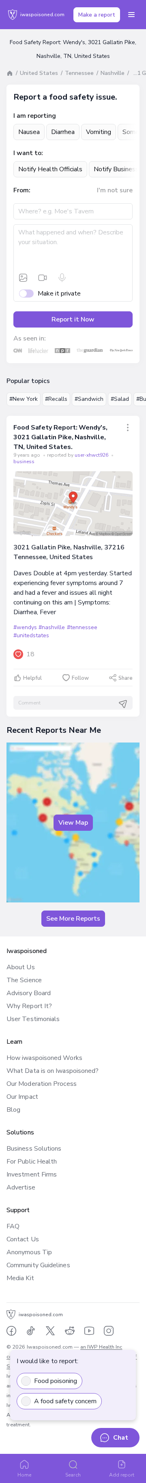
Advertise (20, 1187)
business (23, 461)
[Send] (123, 704)
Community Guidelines (38, 1265)
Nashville (113, 73)
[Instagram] (109, 1331)
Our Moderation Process (41, 1083)
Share (125, 678)
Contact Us (22, 1239)
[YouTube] (89, 1331)
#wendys (25, 627)
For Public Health (31, 1161)
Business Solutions (33, 1148)
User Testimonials (33, 1019)
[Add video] (42, 278)
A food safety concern (65, 1401)
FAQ (12, 1226)
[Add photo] (23, 278)
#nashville (52, 627)
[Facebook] (11, 1331)
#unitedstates (31, 635)
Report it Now (73, 319)
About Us (20, 967)
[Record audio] (62, 278)
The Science (24, 980)
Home (24, 1475)
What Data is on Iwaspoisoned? (52, 1070)
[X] (50, 1331)
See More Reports (73, 918)
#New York (23, 399)
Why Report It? (29, 1006)
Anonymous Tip (29, 1252)
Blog (13, 1109)
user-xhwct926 (92, 455)
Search (72, 1475)
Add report (122, 1475)
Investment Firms (31, 1174)
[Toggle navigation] (131, 14)
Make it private (59, 293)
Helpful (32, 678)
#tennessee (82, 627)
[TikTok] (31, 1331)
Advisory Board (28, 993)
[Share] (128, 427)
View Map (73, 822)
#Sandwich (89, 399)
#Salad (120, 399)
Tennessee (79, 73)
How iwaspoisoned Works (44, 1057)
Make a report (96, 15)
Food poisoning (55, 1381)
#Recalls (56, 399)
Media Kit (20, 1278)
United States (39, 73)
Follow (80, 678)
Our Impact (22, 1096)
